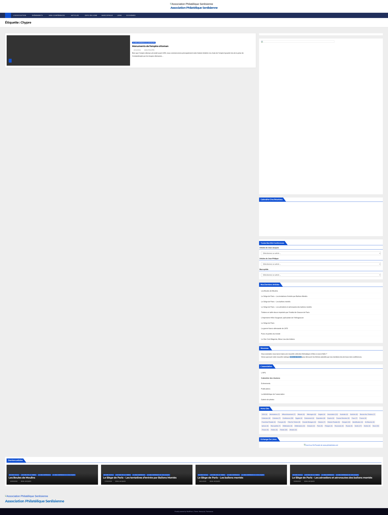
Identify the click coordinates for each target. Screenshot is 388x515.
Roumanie (339, 426)
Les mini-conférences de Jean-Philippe (144, 42)
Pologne (328, 426)
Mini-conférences (57, 15)
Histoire (321, 422)
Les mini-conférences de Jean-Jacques (64, 474)
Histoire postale (334, 422)
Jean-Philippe (149, 50)
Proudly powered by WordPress (184, 511)
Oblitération (287, 426)
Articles (75, 15)
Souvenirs (131, 15)
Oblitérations (300, 426)
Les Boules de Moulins (269, 291)
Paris (320, 426)
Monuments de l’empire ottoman (150, 46)
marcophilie (275, 426)
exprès (330, 418)
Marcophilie (107, 15)
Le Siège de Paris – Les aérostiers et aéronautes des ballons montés (286, 307)
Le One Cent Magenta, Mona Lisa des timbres (278, 339)
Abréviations (275, 414)
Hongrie (346, 422)
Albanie (301, 414)
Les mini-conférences (44, 474)
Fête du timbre (294, 422)
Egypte (299, 418)
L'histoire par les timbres (28, 474)
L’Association (19, 15)
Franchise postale (269, 422)
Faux (354, 418)
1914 (264, 414)
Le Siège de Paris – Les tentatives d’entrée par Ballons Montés (284, 296)
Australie (344, 414)
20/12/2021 (137, 50)
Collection (266, 418)
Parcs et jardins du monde (270, 334)
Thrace (265, 430)
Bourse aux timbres (367, 414)
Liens (119, 15)
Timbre (274, 430)
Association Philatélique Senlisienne (194, 7)
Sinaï (376, 426)
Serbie (367, 426)
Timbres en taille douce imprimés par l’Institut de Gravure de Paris (285, 312)
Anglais (321, 414)
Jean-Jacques (26, 481)
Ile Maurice (369, 422)
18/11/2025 (203, 481)
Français (282, 422)
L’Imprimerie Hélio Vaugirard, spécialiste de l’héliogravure (282, 318)
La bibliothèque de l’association (272, 394)
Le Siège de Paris (267, 323)
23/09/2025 (297, 481)
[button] (381, 15)
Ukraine (293, 430)
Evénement (309, 418)
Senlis (358, 426)
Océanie (311, 426)
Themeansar (209, 511)
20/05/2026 (14, 481)
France (363, 418)
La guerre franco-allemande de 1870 (274, 328)
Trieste (283, 430)
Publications (265, 389)
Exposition (320, 418)
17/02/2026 (108, 481)
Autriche (354, 414)
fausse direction (343, 418)
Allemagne (311, 414)
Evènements (37, 15)
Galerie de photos (267, 399)
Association (332, 414)
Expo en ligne (91, 15)
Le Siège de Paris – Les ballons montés (275, 302)
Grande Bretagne (309, 422)
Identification (358, 422)
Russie (349, 426)
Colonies (276, 418)
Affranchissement (288, 414)
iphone (265, 426)
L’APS (263, 373)
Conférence (288, 418)
